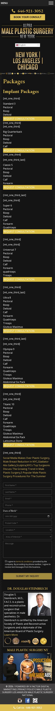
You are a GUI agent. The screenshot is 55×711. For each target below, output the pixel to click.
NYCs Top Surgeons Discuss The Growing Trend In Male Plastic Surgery (26, 469)
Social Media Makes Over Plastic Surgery (26, 458)
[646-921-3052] (13, 11)
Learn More (11, 634)
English (22, 44)
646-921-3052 (30, 11)
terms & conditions (24, 561)
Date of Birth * (10, 511)
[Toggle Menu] (51, 3)
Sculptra (21, 465)
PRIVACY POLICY (26, 689)
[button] (27, 667)
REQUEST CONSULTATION (19, 118)
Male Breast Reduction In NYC (20, 461)
